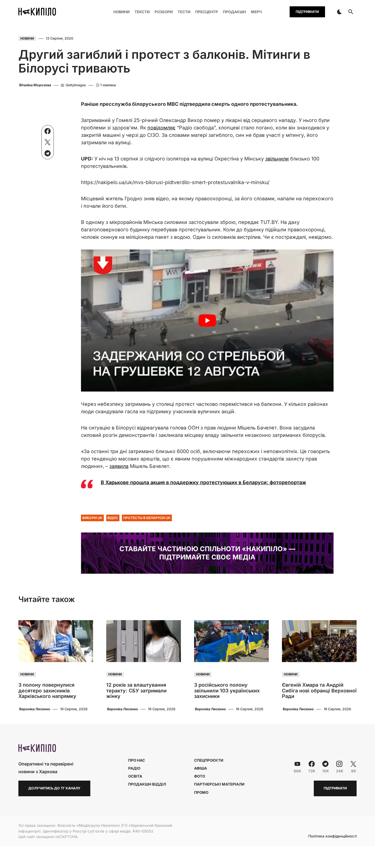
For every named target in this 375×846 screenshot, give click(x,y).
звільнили (277, 159)
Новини (27, 38)
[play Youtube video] (207, 320)
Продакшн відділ (147, 784)
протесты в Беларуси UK (146, 518)
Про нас (136, 760)
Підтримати (307, 12)
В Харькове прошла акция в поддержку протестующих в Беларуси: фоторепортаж (203, 482)
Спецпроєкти (208, 760)
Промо (201, 792)
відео (112, 518)
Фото (199, 776)
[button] (339, 12)
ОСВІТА (135, 776)
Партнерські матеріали (219, 784)
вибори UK (92, 518)
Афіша (200, 768)
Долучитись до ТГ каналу (54, 788)
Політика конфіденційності (332, 836)
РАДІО (134, 768)
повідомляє (161, 128)
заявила (118, 466)
